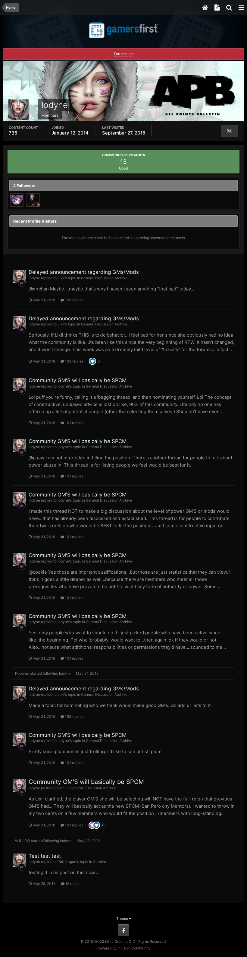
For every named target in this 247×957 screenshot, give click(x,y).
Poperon (22, 673)
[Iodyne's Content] (229, 131)
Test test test (45, 856)
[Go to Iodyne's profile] (19, 276)
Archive (99, 861)
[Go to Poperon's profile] (33, 200)
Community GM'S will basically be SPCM (78, 380)
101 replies (73, 422)
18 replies (72, 883)
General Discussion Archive (104, 278)
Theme (122, 918)
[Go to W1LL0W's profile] (16, 200)
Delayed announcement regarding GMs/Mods (84, 272)
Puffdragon (67, 861)
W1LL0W (22, 840)
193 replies (73, 300)
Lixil (61, 278)
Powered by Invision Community (123, 948)
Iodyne (34, 278)
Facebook (123, 930)
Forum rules (123, 54)
